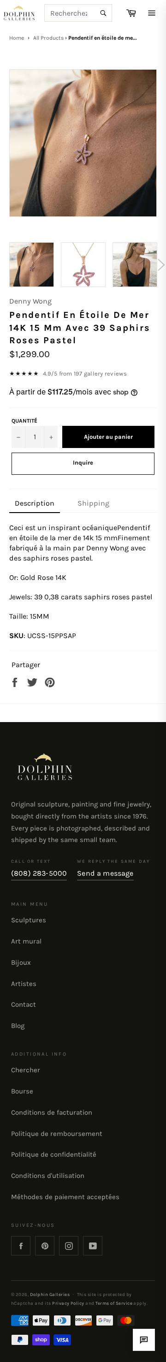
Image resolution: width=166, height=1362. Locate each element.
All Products (48, 38)
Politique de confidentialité (53, 1154)
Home (16, 38)
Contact (23, 1004)
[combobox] (78, 13)
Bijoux (21, 962)
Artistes (23, 984)
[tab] (34, 504)
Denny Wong (30, 301)
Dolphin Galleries (50, 1294)
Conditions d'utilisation (47, 1175)
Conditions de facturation (51, 1112)
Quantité (24, 421)
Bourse (22, 1091)
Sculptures (28, 920)
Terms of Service (113, 1303)
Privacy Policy (68, 1303)
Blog (17, 1026)
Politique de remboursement (56, 1133)
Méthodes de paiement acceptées (65, 1197)
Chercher (25, 1070)
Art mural (26, 941)
